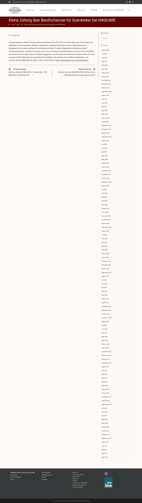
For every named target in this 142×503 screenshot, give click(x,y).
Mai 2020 (104, 333)
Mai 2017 (104, 449)
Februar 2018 (105, 427)
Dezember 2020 (106, 306)
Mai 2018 (104, 415)
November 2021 (106, 265)
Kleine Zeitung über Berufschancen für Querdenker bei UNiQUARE (45, 24)
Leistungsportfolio (78, 474)
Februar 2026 (105, 73)
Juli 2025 (104, 99)
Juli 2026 (104, 54)
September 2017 (107, 438)
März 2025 (105, 114)
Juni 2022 (104, 238)
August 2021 (105, 276)
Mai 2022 (104, 242)
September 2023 (107, 182)
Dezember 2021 (106, 261)
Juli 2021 (104, 280)
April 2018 (104, 419)
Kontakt (75, 481)
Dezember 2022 (106, 216)
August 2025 (105, 95)
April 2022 (104, 246)
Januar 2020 (105, 348)
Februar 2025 (105, 118)
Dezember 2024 (106, 125)
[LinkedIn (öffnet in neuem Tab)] (129, 2)
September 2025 (107, 91)
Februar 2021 (105, 299)
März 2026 (105, 69)
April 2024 (104, 155)
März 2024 (105, 159)
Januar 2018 (105, 431)
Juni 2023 (104, 193)
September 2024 (107, 137)
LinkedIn (43, 477)
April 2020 (104, 336)
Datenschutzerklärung (80, 485)
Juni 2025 (104, 103)
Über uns (75, 472)
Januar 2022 (105, 257)
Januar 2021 (105, 302)
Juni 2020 (104, 329)
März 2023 (105, 204)
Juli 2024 (104, 144)
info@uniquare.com (40, 2)
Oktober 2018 (106, 400)
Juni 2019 (104, 374)
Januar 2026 (105, 76)
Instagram (44, 479)
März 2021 (105, 295)
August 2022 (105, 231)
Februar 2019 (105, 389)
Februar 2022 (105, 253)
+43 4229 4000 (29, 2)
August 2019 (105, 366)
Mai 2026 (104, 61)
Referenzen (76, 477)
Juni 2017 (104, 446)
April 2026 (104, 65)
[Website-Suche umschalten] (128, 10)
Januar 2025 (105, 122)
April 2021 (104, 291)
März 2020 (105, 340)
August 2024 (105, 140)
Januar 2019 (105, 393)
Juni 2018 (104, 412)
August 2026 (105, 50)
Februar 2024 (105, 163)
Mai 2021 (104, 287)
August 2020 (105, 321)
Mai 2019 (104, 378)
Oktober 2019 (106, 359)
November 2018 (106, 397)
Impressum (56, 501)
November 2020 (106, 310)
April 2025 (104, 110)
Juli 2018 (104, 408)
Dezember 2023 (106, 170)
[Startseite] (9, 24)
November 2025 (106, 84)
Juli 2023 (104, 189)
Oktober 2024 (106, 133)
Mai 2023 (104, 197)
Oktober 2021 (106, 268)
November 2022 (106, 219)
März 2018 (105, 423)
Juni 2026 (104, 57)
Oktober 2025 (106, 88)
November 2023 (106, 174)
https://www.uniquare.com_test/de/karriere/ (71, 60)
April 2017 (104, 453)
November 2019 (106, 355)
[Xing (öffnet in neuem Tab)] (132, 2)
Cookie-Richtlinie (78, 487)
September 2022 (107, 227)
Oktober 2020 (106, 314)
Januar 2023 (105, 212)
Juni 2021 (104, 284)
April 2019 (104, 382)
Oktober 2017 (106, 434)
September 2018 (107, 404)
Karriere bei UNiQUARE (80, 483)
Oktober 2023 (106, 178)
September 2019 (107, 363)
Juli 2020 (104, 325)
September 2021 (107, 272)
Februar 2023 (105, 208)
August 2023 (105, 186)
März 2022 (105, 250)
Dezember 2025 (106, 80)
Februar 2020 (105, 344)
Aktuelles (75, 479)
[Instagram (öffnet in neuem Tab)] (126, 2)
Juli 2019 (104, 370)
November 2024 (106, 129)
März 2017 (105, 457)
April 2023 (104, 201)
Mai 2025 (104, 106)
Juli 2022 (104, 235)
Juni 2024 (104, 148)
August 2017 (105, 442)
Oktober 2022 (106, 223)
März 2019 (105, 385)
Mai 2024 (104, 152)
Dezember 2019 (106, 351)
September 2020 (107, 317)
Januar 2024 (105, 167)
